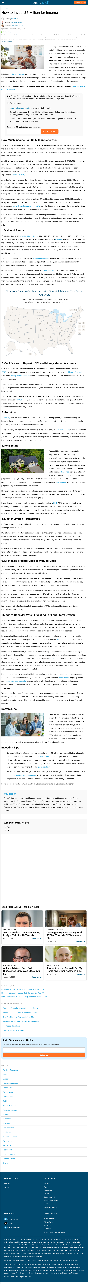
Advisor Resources (10, 1070)
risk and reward (18, 74)
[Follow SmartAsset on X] (5, 1223)
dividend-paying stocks (28, 236)
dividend (58, 239)
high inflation (61, 482)
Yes (8, 827)
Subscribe (44, 1055)
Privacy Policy (48, 1222)
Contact (7, 1184)
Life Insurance (8, 1128)
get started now (44, 767)
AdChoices (47, 1225)
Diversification (63, 639)
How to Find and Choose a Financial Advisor (21, 1012)
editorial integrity (19, 34)
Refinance (7, 1145)
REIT (55, 503)
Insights (6, 1114)
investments (54, 658)
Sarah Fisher (10, 794)
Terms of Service (49, 1219)
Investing (6, 1123)
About (46, 1187)
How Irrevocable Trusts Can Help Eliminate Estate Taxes (24, 996)
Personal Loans (9, 1141)
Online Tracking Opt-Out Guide (54, 1232)
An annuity (5, 418)
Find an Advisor (80, 3)
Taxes (5, 1163)
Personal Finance (10, 1136)
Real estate (65, 472)
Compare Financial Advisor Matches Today (20, 1008)
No (7, 830)
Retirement (7, 1150)
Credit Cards (8, 1088)
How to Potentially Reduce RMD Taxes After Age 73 (22, 993)
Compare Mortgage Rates (13, 1030)
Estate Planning (9, 1105)
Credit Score (8, 1092)
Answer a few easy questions (21, 108)
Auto (5, 1074)
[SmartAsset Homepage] (41, 3)
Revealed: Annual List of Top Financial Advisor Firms (22, 989)
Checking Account (10, 1083)
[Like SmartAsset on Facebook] (5, 1219)
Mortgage (7, 1132)
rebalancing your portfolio (15, 681)
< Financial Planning (7, 8)
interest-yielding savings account (22, 775)
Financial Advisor (10, 1110)
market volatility (18, 175)
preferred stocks (48, 270)
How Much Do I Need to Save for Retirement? (21, 1021)
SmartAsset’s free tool (42, 756)
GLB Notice (48, 1229)
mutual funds (22, 400)
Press (46, 1204)
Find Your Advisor (50, 131)
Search (46, 1184)
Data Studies (8, 1097)
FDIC (4, 372)
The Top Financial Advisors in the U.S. (18, 1017)
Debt (5, 1101)
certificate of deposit (73, 372)
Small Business (9, 1154)
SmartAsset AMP (49, 1197)
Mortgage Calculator (11, 1026)
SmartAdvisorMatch (50, 1207)
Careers (7, 1187)
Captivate (47, 1194)
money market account (20, 376)
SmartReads (48, 1190)
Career (5, 1079)
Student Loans (9, 1159)
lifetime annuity (63, 430)
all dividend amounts (40, 258)
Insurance (7, 1119)
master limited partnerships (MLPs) (26, 206)
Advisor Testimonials (51, 1200)
